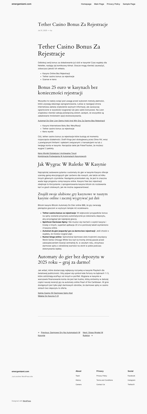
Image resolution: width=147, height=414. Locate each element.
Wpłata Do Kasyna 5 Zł (48, 296)
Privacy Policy (113, 4)
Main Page (99, 4)
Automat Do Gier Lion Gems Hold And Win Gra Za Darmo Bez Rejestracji (71, 121)
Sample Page (129, 4)
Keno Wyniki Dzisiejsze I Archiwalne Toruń (57, 153)
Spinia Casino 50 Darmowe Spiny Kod (55, 293)
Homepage (86, 4)
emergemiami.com (21, 4)
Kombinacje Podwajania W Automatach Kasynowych (62, 156)
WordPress (27, 401)
